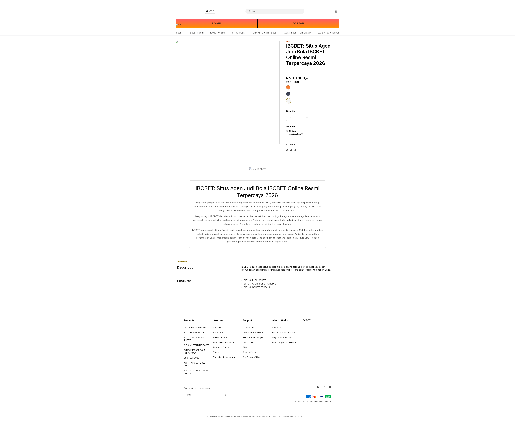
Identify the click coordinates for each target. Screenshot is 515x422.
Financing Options (222, 347)
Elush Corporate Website (284, 342)
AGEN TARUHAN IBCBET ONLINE (195, 364)
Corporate (218, 332)
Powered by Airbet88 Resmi (320, 401)
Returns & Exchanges (253, 337)
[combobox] (274, 11)
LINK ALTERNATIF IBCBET (265, 33)
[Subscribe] (225, 395)
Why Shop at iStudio (282, 337)
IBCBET (179, 33)
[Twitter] (292, 151)
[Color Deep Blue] (288, 94)
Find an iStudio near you (283, 332)
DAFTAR (298, 23)
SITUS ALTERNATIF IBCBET (197, 345)
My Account (248, 327)
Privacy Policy (249, 352)
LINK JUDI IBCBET (192, 358)
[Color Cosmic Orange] (288, 87)
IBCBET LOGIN (197, 33)
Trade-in (217, 352)
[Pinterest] (296, 151)
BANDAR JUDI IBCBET (328, 33)
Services (217, 327)
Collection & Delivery (253, 332)
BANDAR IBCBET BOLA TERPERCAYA (194, 351)
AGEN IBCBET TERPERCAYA (297, 33)
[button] (179, 33)
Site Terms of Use (251, 357)
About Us (276, 327)
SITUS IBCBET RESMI (194, 332)
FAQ (245, 347)
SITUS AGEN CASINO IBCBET (194, 338)
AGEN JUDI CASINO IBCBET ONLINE (197, 372)
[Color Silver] (288, 100)
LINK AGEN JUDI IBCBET (195, 327)
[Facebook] (288, 151)
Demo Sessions (220, 337)
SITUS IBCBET (239, 33)
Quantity (290, 111)
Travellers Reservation (224, 357)
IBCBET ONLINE (217, 33)
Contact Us (248, 342)
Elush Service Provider (224, 342)
